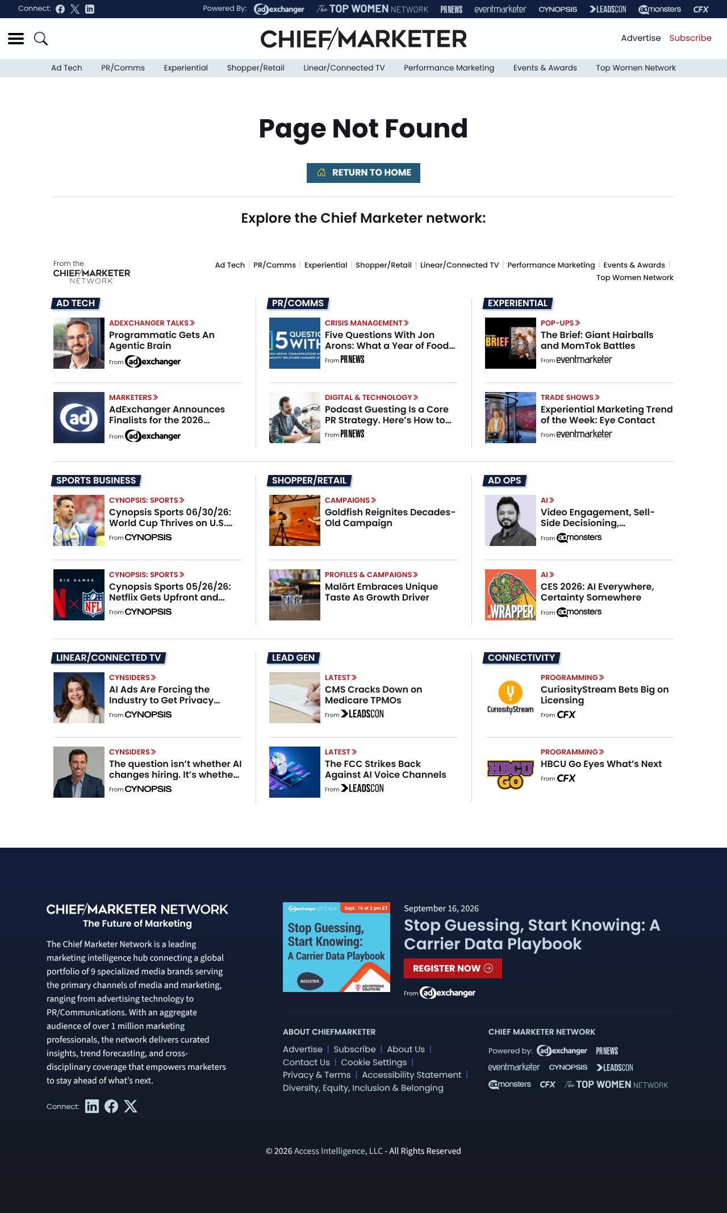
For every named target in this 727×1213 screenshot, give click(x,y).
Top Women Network (636, 67)
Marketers (130, 397)
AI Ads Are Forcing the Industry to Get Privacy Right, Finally (161, 700)
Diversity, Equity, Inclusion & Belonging (363, 1088)
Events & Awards (545, 67)
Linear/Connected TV (344, 67)
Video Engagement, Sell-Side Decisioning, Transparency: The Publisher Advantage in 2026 (606, 529)
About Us (406, 1050)
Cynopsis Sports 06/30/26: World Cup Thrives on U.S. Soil (170, 523)
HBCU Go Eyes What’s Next (601, 763)
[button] (16, 39)
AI (544, 500)
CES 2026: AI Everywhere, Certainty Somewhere (597, 592)
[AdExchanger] (279, 9)
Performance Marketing (449, 67)
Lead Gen (293, 657)
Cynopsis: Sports (143, 500)
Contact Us (306, 1063)
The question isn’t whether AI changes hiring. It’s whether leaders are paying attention (175, 774)
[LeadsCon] (608, 9)
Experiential (186, 67)
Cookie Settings (374, 1063)
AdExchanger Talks (149, 323)
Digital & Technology (368, 397)
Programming (569, 677)
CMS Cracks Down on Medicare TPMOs (374, 695)
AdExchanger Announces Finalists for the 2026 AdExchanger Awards (167, 420)
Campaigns (347, 500)
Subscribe (691, 38)
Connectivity (521, 657)
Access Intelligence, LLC (338, 1151)
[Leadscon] (362, 715)
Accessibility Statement (411, 1075)
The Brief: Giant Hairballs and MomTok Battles (597, 340)
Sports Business (96, 480)
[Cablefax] (701, 9)
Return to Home (371, 172)
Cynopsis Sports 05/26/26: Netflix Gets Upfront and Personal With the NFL (170, 597)
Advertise (641, 38)
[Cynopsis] (558, 9)
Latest (337, 677)
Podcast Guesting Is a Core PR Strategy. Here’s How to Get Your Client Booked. (387, 420)
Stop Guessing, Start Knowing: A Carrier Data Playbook (532, 935)
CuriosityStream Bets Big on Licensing (605, 695)
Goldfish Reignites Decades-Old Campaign (390, 518)
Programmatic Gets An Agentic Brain (162, 340)
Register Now (448, 968)
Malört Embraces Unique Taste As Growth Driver (381, 592)
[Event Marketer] (501, 9)
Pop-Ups (557, 323)
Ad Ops (504, 480)
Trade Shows (567, 397)
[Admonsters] (579, 538)
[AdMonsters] (659, 9)
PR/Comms (123, 67)
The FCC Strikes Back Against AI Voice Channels (385, 769)
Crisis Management (364, 323)
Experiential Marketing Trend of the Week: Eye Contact (607, 415)
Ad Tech (66, 67)
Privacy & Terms (317, 1075)
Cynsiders (129, 677)
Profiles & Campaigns (368, 574)
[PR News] (451, 9)
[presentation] (79, 342)
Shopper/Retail (256, 67)
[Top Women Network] (372, 9)
